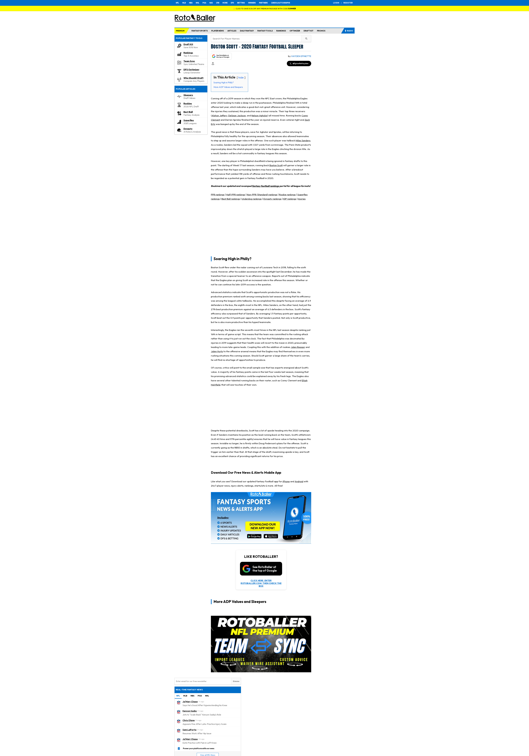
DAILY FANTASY (247, 31)
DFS (232, 3)
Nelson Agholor (259, 115)
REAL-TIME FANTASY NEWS (189, 689)
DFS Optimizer (191, 69)
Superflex (188, 120)
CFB (217, 3)
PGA (204, 3)
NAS (211, 3)
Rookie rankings (287, 194)
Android (299, 481)
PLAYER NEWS (217, 31)
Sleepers (188, 95)
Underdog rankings (252, 198)
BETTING (241, 3)
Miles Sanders (303, 140)
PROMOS (321, 31)
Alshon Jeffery (219, 115)
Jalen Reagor (298, 347)
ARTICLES (231, 31)
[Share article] (213, 64)
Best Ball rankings (231, 198)
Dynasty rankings (272, 198)
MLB (184, 3)
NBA (190, 3)
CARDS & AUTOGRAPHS (280, 3)
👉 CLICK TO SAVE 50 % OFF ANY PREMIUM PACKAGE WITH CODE (264, 8)
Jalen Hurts (217, 351)
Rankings (188, 52)
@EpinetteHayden (300, 63)
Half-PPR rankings (235, 194)
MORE (224, 3)
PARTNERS (263, 3)
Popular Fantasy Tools (189, 38)
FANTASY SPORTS (199, 31)
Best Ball (188, 112)
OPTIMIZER (295, 31)
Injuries (302, 198)
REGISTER (348, 3)
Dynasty (187, 128)
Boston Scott (276, 165)
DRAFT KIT (308, 31)
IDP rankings (289, 198)
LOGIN (336, 3)
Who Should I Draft (193, 78)
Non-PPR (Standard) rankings (262, 194)
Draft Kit (188, 44)
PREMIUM (180, 31)
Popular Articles (185, 89)
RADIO (350, 31)
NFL (177, 3)
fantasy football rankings (265, 186)
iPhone (286, 481)
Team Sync (189, 61)
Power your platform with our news (198, 748)
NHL (197, 3)
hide (241, 77)
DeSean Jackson (237, 115)
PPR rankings (217, 194)
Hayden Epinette (301, 56)
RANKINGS (281, 31)
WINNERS (252, 3)
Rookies (187, 103)
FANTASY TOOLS (265, 31)
